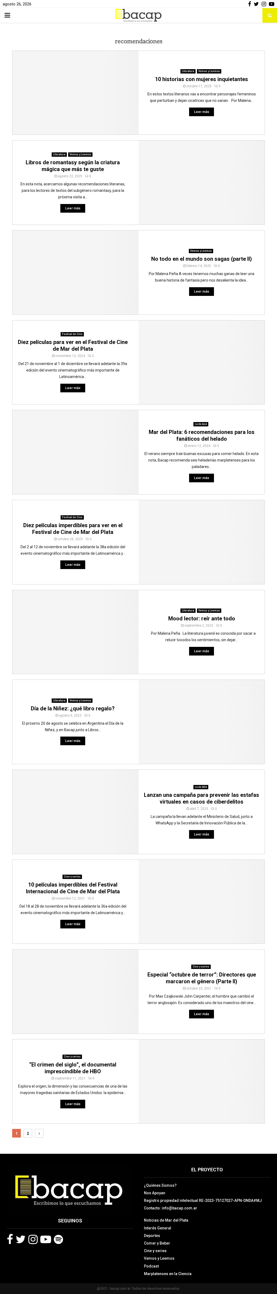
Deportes (152, 1235)
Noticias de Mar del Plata (166, 1220)
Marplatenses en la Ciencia (168, 1274)
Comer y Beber (157, 1243)
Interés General (157, 1228)
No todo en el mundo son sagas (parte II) (201, 259)
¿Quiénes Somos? (160, 1185)
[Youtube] (45, 1239)
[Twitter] (21, 1239)
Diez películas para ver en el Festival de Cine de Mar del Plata (73, 345)
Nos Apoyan (154, 1193)
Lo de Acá (201, 424)
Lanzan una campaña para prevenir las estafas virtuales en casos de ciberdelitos (201, 798)
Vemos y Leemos (209, 71)
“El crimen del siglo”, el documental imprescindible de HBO (72, 1068)
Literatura (188, 71)
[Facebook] (10, 1239)
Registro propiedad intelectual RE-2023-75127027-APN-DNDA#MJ (203, 1200)
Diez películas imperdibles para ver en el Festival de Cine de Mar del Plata (73, 528)
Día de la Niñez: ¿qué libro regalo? (73, 708)
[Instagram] (33, 1239)
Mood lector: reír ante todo (201, 618)
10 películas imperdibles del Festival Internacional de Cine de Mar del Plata (73, 888)
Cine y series (72, 876)
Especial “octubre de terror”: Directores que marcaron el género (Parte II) (201, 978)
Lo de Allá (201, 786)
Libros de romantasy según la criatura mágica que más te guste (73, 165)
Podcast (151, 1266)
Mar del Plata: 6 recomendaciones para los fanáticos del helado (202, 435)
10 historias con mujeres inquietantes (201, 79)
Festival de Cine (72, 334)
